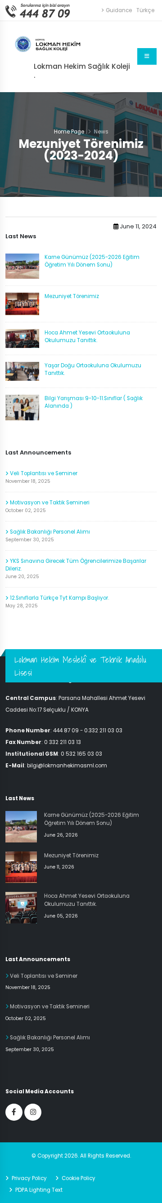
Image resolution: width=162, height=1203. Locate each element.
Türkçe (145, 10)
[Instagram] (32, 1112)
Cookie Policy (77, 1178)
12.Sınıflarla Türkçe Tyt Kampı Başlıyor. (59, 598)
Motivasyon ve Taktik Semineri (49, 502)
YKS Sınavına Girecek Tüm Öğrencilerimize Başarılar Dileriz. (75, 564)
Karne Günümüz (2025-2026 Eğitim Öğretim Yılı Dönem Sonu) (92, 261)
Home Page (69, 131)
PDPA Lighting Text (38, 1190)
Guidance (119, 10)
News (101, 131)
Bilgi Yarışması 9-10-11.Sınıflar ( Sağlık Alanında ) (94, 402)
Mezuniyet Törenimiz (72, 296)
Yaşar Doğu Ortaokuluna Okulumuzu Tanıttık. (93, 369)
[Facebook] (13, 1112)
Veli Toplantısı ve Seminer (43, 473)
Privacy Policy (28, 1178)
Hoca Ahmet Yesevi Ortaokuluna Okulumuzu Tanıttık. (87, 336)
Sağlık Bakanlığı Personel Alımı (49, 531)
